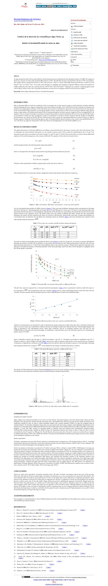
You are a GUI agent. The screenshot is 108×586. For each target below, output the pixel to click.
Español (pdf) (77, 32)
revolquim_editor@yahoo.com (54, 584)
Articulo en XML (78, 35)
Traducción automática (80, 46)
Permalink (76, 65)
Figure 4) (48, 369)
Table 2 (61, 288)
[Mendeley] (72, 60)
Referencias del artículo (80, 37)
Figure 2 (55, 241)
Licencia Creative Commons (79, 577)
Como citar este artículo (80, 40)
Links (82, 510)
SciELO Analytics (78, 26)
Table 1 (67, 217)
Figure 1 (49, 208)
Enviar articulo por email (80, 49)
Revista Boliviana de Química (27, 19)
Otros (74, 60)
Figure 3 (54, 290)
